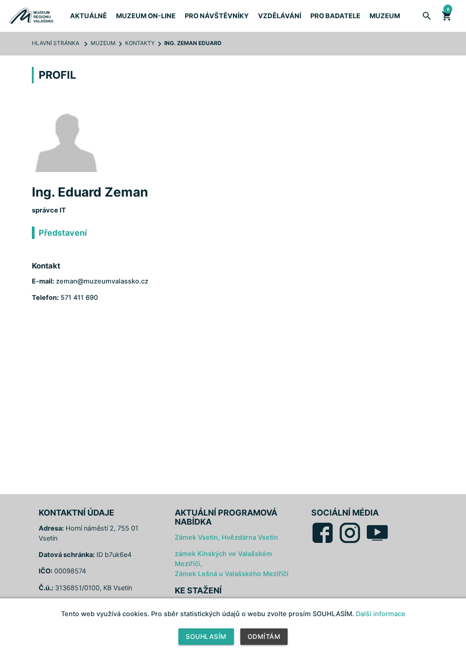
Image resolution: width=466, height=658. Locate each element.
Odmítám (264, 636)
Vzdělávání (279, 16)
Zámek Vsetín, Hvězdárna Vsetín (226, 537)
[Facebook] (322, 542)
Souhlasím (206, 636)
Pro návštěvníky (217, 16)
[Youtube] (377, 542)
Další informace (380, 614)
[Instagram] (350, 542)
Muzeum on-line (146, 16)
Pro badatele (335, 16)
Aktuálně (88, 16)
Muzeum (385, 16)
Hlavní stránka (55, 43)
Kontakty (140, 43)
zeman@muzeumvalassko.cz (102, 281)
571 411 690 (79, 298)
